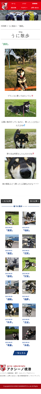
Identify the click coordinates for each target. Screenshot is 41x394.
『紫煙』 (9, 230)
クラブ (3, 373)
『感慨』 (9, 299)
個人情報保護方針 (23, 376)
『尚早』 (9, 322)
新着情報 (10, 373)
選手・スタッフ (19, 373)
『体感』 (26, 345)
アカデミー (29, 373)
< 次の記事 (6, 201)
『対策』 (26, 276)
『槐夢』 (26, 299)
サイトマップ (34, 376)
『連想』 (9, 253)
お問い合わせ (11, 376)
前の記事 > (34, 201)
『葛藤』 (9, 345)
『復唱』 (9, 276)
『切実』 (26, 253)
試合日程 (2, 376)
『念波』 (26, 322)
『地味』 (26, 230)
